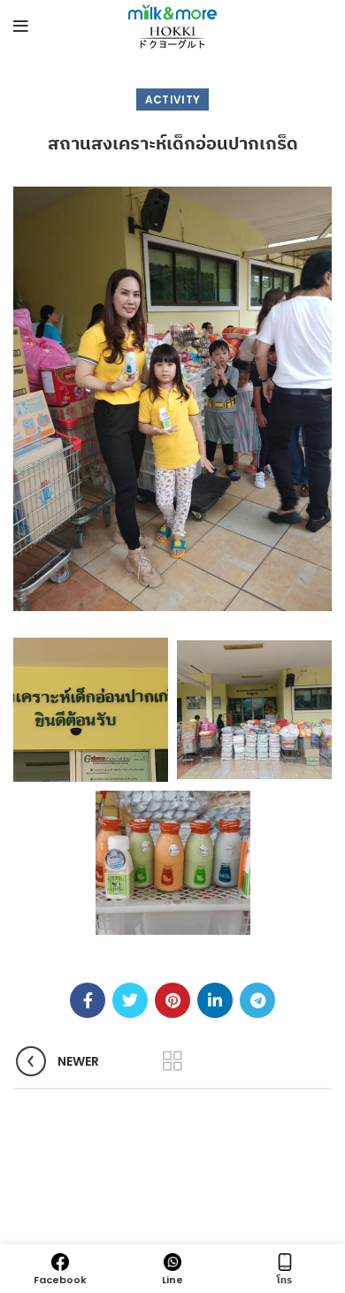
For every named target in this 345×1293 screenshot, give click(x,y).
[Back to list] (172, 1061)
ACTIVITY (172, 99)
